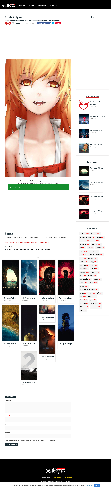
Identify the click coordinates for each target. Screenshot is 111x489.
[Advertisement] (38, 43)
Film (83, 258)
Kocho (23, 249)
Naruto (83, 286)
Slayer (49, 249)
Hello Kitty (84, 265)
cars (90, 248)
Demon (9, 249)
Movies (83, 282)
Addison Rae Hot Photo (96, 144)
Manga (92, 275)
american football (87, 237)
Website (7, 432)
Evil (16, 249)
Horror (94, 268)
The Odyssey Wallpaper (10, 298)
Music (93, 282)
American (95, 234)
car (82, 248)
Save (58, 23)
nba (92, 293)
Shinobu (41, 249)
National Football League (89, 289)
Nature (83, 293)
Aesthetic (84, 234)
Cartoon (100, 248)
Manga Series (85, 279)
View (83, 310)
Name (7, 416)
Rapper (92, 296)
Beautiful (96, 244)
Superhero (96, 303)
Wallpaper (58, 478)
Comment (8, 400)
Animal (100, 237)
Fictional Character (96, 255)
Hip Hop (84, 268)
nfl (99, 293)
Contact (68, 478)
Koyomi (31, 249)
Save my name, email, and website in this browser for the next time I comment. (31, 440)
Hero (94, 265)
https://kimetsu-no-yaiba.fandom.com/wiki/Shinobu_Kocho (27, 242)
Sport (93, 300)
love (83, 275)
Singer (83, 300)
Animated (84, 241)
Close (97, 485)
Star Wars (84, 303)
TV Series (84, 307)
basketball (84, 244)
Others (9, 246)
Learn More (89, 485)
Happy (93, 262)
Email (7, 424)
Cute (83, 255)
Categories (32, 5)
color (83, 251)
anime (95, 241)
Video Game (96, 307)
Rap (83, 296)
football (92, 258)
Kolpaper (18, 23)
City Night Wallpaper (96, 130)
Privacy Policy (42, 5)
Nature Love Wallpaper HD (97, 116)
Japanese (84, 272)
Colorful (93, 251)
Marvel (97, 279)
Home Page (22, 5)
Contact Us (53, 5)
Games (83, 262)
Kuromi (95, 272)
